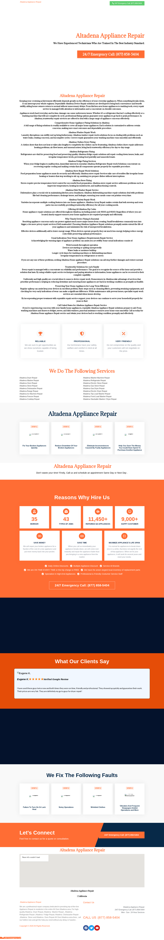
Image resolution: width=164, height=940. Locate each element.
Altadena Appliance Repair (30, 2)
